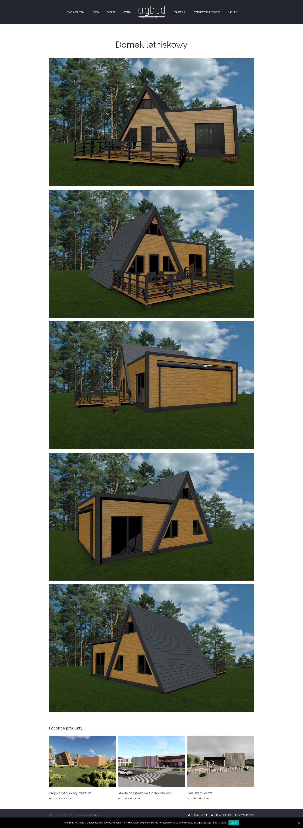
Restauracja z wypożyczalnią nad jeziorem (218, 793)
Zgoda (233, 822)
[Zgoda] (298, 823)
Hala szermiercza (62, 793)
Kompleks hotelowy (133, 793)
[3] (151, 324)
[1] (151, 61)
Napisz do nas (245, 814)
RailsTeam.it (95, 815)
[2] (151, 193)
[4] (151, 456)
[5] (151, 587)
